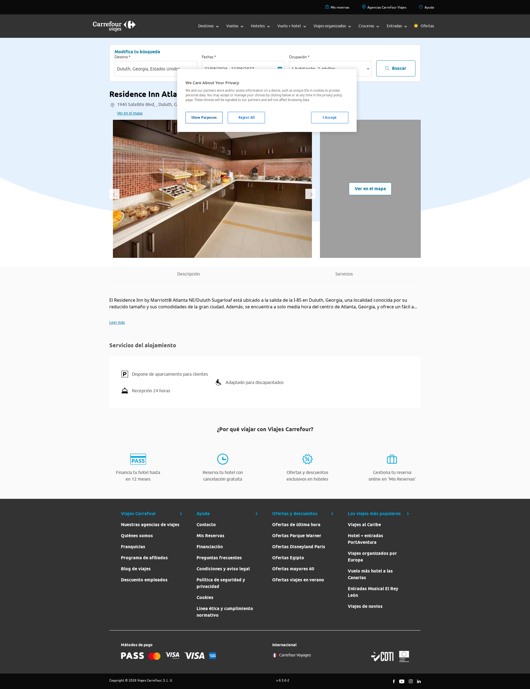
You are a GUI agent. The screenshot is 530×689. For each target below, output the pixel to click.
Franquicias (133, 546)
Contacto (206, 524)
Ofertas (427, 26)
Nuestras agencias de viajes (150, 524)
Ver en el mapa (129, 113)
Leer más (117, 322)
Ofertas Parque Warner (296, 535)
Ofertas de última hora (296, 524)
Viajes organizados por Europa (372, 557)
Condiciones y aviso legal (223, 568)
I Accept (330, 117)
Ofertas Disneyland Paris (298, 546)
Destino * (123, 57)
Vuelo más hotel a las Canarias (370, 574)
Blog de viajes (136, 568)
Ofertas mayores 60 (293, 568)
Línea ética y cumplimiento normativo (225, 612)
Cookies (205, 597)
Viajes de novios (365, 606)
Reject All (247, 117)
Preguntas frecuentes (219, 557)
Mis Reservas (210, 535)
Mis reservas (340, 7)
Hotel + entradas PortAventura (365, 539)
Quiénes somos (137, 535)
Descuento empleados (144, 579)
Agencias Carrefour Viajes (386, 7)
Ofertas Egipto (288, 557)
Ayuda (429, 7)
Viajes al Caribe (364, 524)
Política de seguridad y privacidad (221, 583)
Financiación (210, 546)
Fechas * (209, 57)
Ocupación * (299, 57)
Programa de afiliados (144, 557)
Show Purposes (204, 117)
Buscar (399, 68)
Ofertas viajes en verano (298, 579)
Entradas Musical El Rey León (373, 592)
